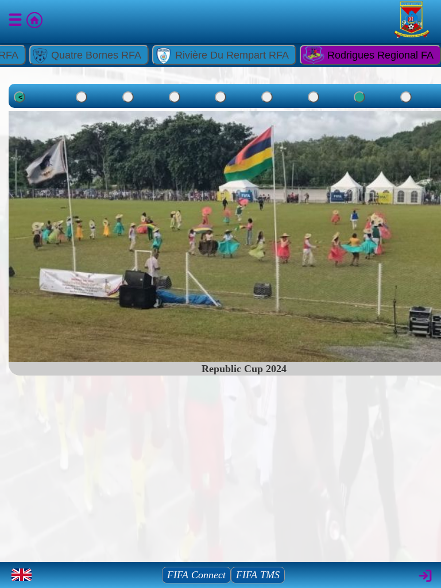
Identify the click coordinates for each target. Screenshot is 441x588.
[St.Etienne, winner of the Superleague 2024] (174, 97)
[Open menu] (16, 21)
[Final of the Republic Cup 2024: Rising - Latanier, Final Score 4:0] (220, 97)
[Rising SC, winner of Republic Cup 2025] (128, 97)
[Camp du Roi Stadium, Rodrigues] (81, 97)
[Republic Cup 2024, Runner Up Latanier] (267, 97)
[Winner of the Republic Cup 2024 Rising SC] (313, 97)
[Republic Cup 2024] (359, 97)
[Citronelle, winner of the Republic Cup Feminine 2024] (406, 97)
